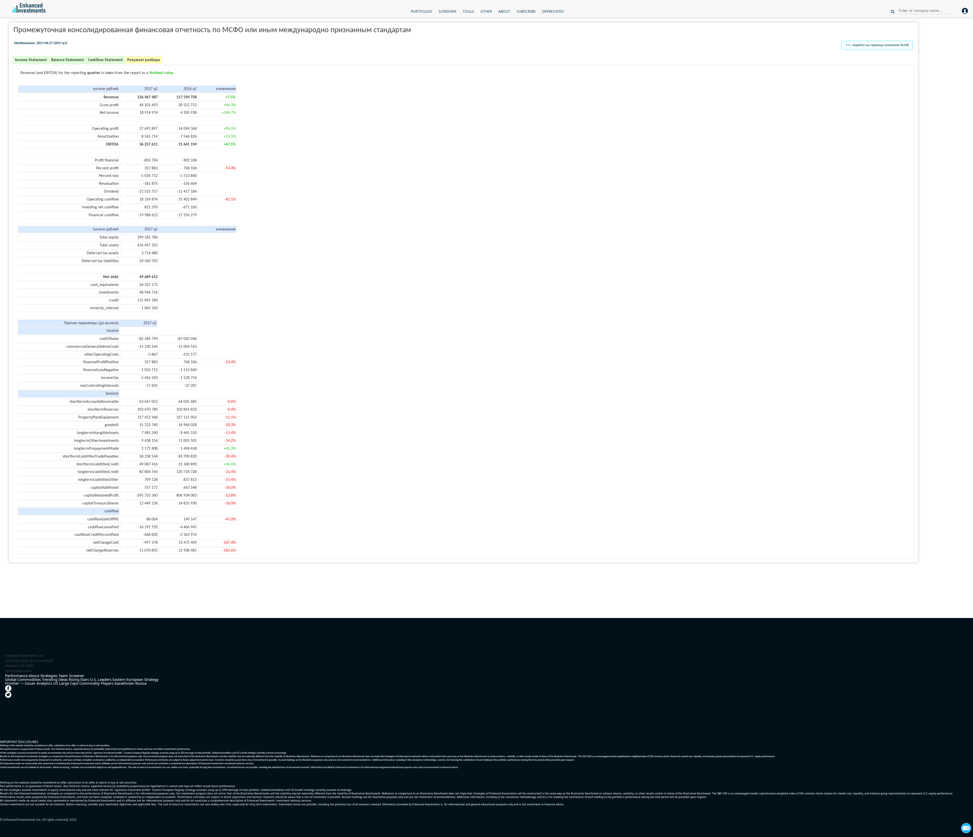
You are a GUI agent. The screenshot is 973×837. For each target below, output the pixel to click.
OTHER (486, 11)
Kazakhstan (124, 683)
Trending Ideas (55, 679)
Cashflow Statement (105, 60)
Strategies (49, 675)
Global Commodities (23, 679)
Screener (76, 675)
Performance (16, 675)
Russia (140, 683)
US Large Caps (65, 683)
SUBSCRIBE (526, 11)
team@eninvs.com (18, 671)
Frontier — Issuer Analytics (28, 683)
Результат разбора (143, 60)
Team (63, 675)
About (34, 675)
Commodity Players (96, 683)
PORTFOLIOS (421, 11)
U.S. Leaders (100, 679)
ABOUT (504, 11)
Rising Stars (79, 679)
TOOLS (468, 11)
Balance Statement (67, 60)
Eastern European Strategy (136, 679)
